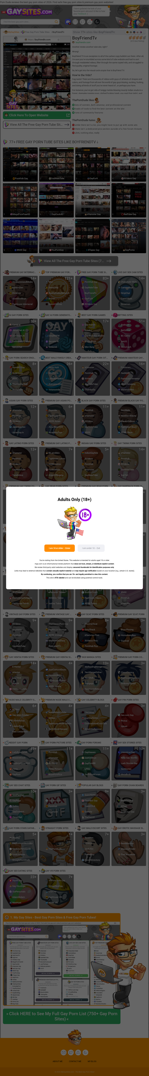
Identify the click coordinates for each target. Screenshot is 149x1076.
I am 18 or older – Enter (59, 548)
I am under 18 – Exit (91, 548)
